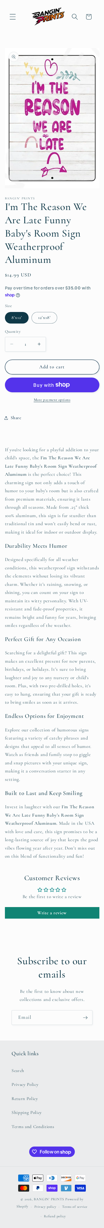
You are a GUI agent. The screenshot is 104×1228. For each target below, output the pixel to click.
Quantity (13, 331)
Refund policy (55, 1216)
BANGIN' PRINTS (49, 1199)
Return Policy (25, 1098)
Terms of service (75, 1207)
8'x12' (17, 317)
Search (18, 1070)
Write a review (52, 913)
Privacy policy (45, 1207)
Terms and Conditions (33, 1126)
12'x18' (44, 317)
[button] (13, 17)
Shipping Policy (27, 1112)
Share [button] (16, 417)
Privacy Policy (25, 1084)
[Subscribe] (85, 1017)
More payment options (52, 399)
